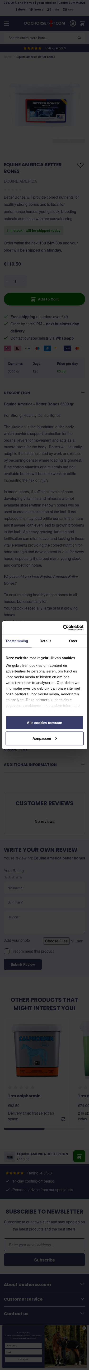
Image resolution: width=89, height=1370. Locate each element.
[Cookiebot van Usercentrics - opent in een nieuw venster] (63, 628)
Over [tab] (73, 641)
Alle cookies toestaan (44, 723)
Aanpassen (42, 738)
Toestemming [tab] (16, 641)
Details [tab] (45, 641)
